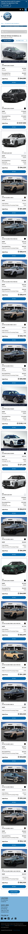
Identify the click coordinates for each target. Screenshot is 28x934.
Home (2, 23)
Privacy (14, 930)
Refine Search (7, 40)
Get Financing (4, 908)
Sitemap (18, 930)
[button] (25, 9)
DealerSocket (11, 925)
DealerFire (3, 925)
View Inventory (4, 907)
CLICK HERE (6, 5)
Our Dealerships (4, 900)
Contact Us (3, 901)
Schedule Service (5, 912)
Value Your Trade (5, 910)
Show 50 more (14, 894)
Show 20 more (14, 891)
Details (14, 82)
